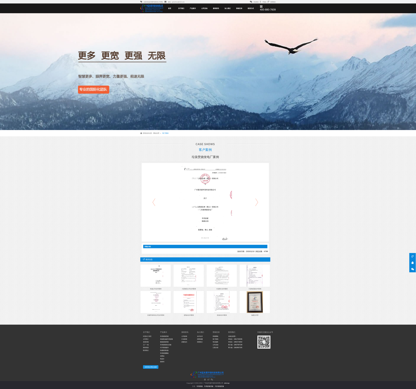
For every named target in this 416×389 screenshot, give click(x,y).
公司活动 (204, 8)
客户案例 (165, 133)
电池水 (162, 359)
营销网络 (215, 336)
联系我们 (273, 2)
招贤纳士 (200, 342)
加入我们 (228, 8)
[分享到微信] (212, 379)
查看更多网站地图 (151, 367)
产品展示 (193, 8)
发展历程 (146, 342)
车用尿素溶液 (164, 336)
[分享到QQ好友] (205, 379)
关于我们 (181, 8)
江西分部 (215, 347)
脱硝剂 (162, 361)
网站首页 (156, 133)
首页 (169, 8)
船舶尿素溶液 (164, 342)
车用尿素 (200, 386)
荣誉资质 (146, 347)
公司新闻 (184, 336)
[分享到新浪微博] (208, 379)
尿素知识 (184, 342)
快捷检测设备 (164, 350)
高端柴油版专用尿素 (166, 339)
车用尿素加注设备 (165, 345)
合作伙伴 (200, 336)
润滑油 (162, 356)
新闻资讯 (216, 8)
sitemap (226, 383)
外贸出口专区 (147, 336)
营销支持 (239, 8)
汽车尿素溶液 (219, 386)
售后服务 (215, 342)
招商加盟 (200, 339)
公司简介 (146, 339)
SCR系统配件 (164, 347)
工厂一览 (146, 345)
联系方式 (251, 8)
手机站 (264, 2)
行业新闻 (184, 339)
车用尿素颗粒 (164, 353)
